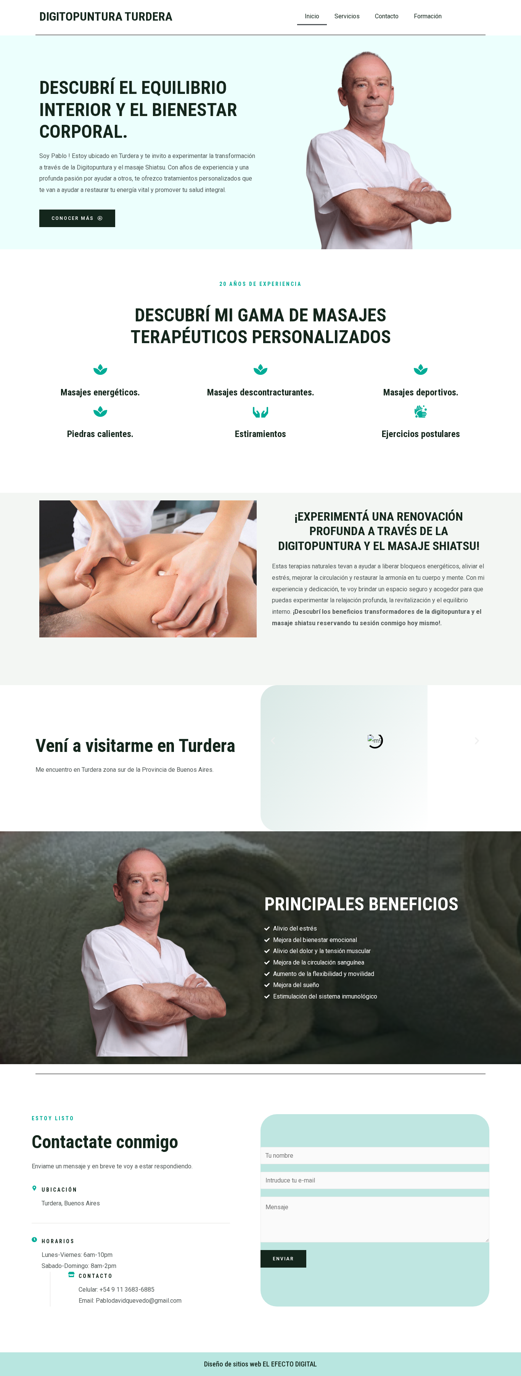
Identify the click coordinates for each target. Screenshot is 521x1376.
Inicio (312, 16)
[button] (273, 740)
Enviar (283, 1258)
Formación (428, 16)
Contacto (387, 16)
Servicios (347, 16)
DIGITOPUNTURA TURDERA (105, 16)
